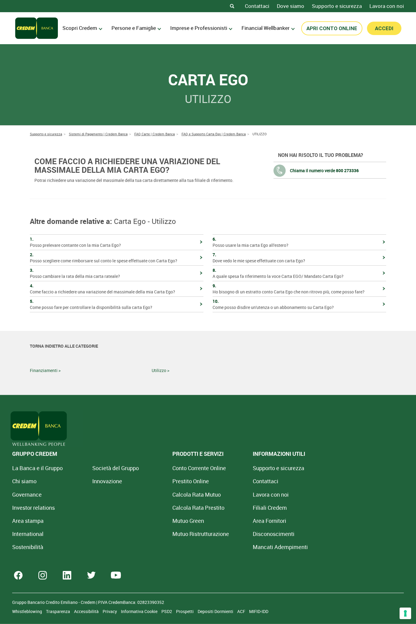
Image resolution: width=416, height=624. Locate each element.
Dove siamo (290, 5)
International (28, 533)
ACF (241, 611)
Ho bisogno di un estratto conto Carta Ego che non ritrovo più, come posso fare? (289, 289)
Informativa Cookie (139, 611)
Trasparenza (58, 611)
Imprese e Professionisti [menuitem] (198, 27)
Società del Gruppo (115, 468)
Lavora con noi (386, 5)
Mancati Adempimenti (280, 547)
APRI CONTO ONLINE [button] (331, 28)
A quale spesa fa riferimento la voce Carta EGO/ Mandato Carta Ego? (278, 273)
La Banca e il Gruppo (37, 468)
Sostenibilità (27, 547)
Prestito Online (190, 481)
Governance (27, 494)
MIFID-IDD (258, 611)
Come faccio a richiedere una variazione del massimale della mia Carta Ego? (102, 289)
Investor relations (33, 507)
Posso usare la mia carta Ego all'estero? (250, 242)
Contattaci (257, 5)
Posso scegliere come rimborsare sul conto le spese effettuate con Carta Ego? (103, 258)
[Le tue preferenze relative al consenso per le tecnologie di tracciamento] (405, 613)
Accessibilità (87, 611)
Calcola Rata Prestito (198, 507)
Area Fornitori (269, 520)
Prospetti (185, 611)
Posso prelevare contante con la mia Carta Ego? (75, 242)
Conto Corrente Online (199, 468)
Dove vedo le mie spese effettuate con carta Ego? (259, 258)
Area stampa (28, 520)
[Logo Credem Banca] (36, 28)
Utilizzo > (160, 370)
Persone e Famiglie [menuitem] (133, 27)
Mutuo (200, 533)
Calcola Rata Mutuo (196, 494)
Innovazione (107, 481)
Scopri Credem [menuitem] (79, 27)
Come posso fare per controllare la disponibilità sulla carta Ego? (91, 304)
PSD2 (167, 611)
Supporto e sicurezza (337, 5)
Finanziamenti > (45, 370)
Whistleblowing (27, 611)
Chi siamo (24, 481)
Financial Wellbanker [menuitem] (265, 27)
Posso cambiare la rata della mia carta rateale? (75, 273)
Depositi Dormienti (216, 611)
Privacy (110, 611)
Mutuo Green (188, 520)
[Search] (232, 6)
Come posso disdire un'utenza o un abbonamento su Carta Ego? (273, 304)
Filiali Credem (270, 507)
